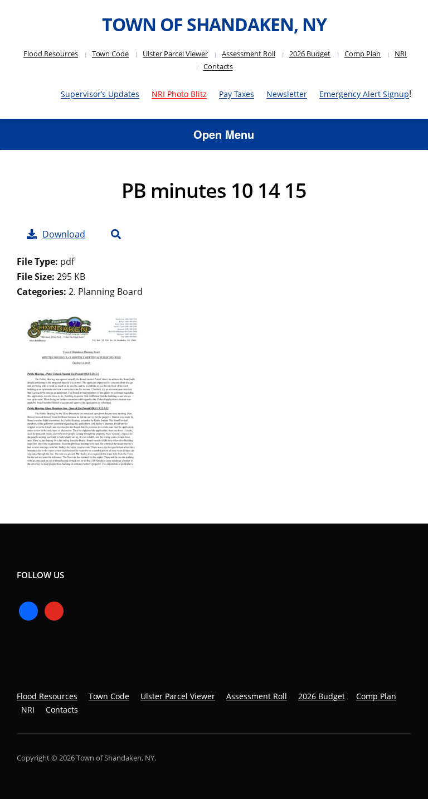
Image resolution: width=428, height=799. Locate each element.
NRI (401, 54)
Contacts (218, 66)
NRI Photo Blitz (179, 94)
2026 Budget (309, 54)
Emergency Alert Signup (364, 94)
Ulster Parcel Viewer (175, 54)
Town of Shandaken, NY (214, 24)
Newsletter (286, 94)
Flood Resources (50, 54)
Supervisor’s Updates (100, 94)
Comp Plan (362, 54)
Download (63, 234)
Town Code (110, 54)
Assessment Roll (248, 54)
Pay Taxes (236, 94)
